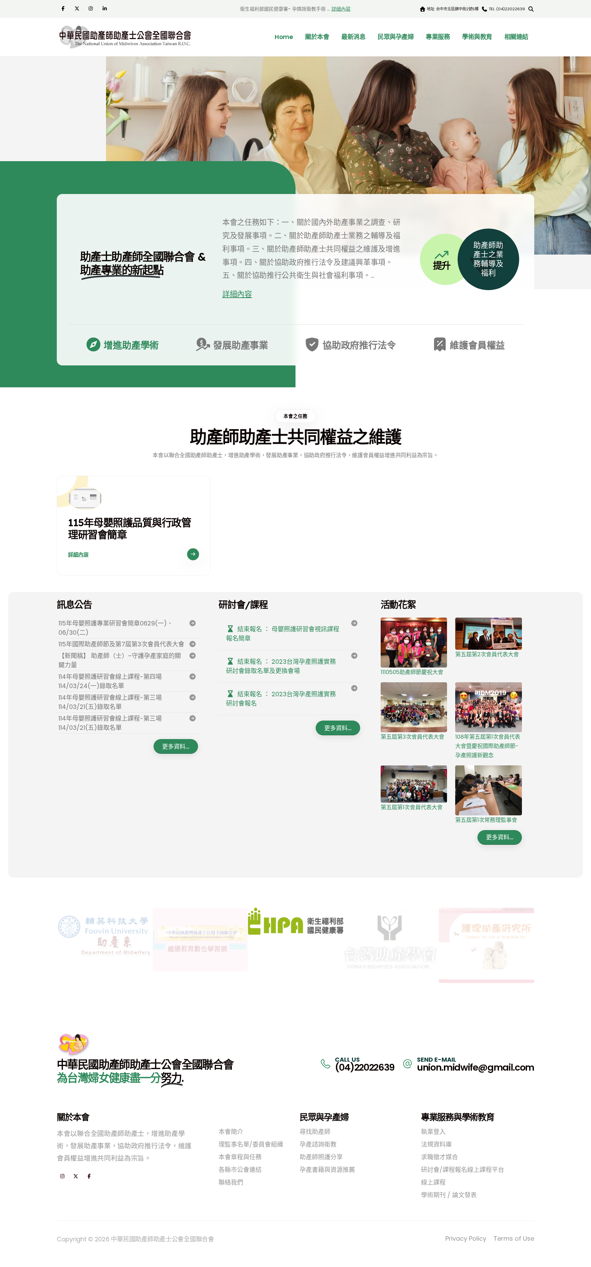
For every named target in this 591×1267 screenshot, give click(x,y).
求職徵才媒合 (439, 1157)
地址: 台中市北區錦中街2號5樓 (452, 9)
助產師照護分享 (321, 1157)
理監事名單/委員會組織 (251, 1144)
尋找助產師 (315, 1131)
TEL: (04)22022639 (506, 9)
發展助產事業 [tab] (239, 345)
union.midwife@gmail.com (475, 1067)
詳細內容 (341, 8)
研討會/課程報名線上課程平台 (462, 1169)
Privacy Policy (465, 1238)
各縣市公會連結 (240, 1169)
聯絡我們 (231, 1182)
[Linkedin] (105, 8)
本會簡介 (231, 1131)
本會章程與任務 (240, 1157)
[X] (78, 8)
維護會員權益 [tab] (476, 345)
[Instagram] (91, 8)
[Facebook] (64, 8)
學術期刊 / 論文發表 (449, 1195)
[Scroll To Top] (579, 1259)
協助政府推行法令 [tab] (358, 345)
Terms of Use (514, 1238)
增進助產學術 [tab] (130, 345)
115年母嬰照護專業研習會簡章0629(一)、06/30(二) (115, 628)
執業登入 (433, 1131)
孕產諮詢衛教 (318, 1144)
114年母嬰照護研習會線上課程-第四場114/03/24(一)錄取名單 (110, 681)
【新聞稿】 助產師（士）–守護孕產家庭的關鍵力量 (119, 660)
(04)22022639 (364, 1067)
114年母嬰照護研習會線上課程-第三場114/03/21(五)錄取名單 (110, 702)
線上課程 (433, 1182)
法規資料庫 (436, 1144)
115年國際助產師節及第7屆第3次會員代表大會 (121, 644)
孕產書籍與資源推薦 (327, 1169)
